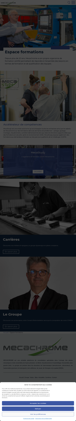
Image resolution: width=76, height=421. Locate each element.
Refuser (38, 409)
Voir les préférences (38, 414)
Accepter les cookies (38, 403)
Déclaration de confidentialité (43, 418)
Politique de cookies (28, 418)
